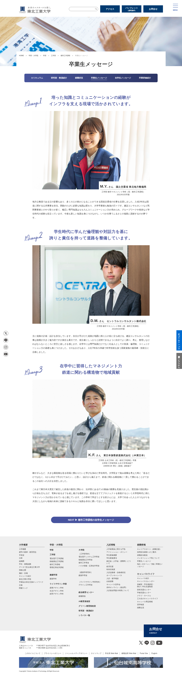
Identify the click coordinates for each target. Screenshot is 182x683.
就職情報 (141, 545)
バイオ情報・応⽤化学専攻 (89, 566)
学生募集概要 (111, 555)
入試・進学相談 (112, 578)
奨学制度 (140, 605)
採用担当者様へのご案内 (146, 552)
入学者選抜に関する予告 (116, 549)
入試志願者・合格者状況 (116, 572)
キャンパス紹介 (143, 578)
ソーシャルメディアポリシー (76, 653)
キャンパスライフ (146, 574)
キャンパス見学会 (113, 584)
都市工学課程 (65, 56)
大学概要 (23, 545)
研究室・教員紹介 (86, 611)
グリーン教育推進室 (87, 606)
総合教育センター (86, 592)
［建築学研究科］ (85, 572)
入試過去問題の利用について (117, 590)
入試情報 (110, 545)
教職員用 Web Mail (129, 653)
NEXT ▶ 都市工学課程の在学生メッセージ (91, 520)
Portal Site (144, 653)
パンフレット (131, 9)
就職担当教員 (142, 555)
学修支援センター (144, 593)
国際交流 (140, 608)
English (154, 653)
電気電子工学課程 (57, 558)
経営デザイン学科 (57, 594)
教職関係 (82, 596)
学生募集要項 (111, 558)
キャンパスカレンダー (145, 581)
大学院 (81, 550)
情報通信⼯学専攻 (85, 560)
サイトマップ (96, 653)
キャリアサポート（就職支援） (149, 549)
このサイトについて (32, 653)
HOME (21, 56)
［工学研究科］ (85, 554)
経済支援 (109, 566)
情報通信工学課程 (57, 561)
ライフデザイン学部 (58, 584)
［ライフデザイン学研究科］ (90, 582)
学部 (44, 56)
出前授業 (109, 581)
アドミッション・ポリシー (116, 552)
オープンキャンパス (114, 575)
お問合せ (153, 9)
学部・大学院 (33, 56)
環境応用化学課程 (57, 567)
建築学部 (53, 575)
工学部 (53, 56)
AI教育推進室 (84, 601)
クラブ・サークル (144, 596)
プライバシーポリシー (52, 653)
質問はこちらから (179, 360)
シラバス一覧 (84, 615)
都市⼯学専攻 (84, 563)
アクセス (110, 9)
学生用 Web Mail (111, 653)
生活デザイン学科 (57, 591)
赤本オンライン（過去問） (116, 587)
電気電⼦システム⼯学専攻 (89, 557)
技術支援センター (144, 590)
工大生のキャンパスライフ (147, 599)
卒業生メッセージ (144, 561)
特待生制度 (110, 569)
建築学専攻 (83, 575)
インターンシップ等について (148, 558)
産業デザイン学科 (57, 588)
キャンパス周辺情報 (145, 602)
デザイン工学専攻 (85, 585)
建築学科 (53, 579)
